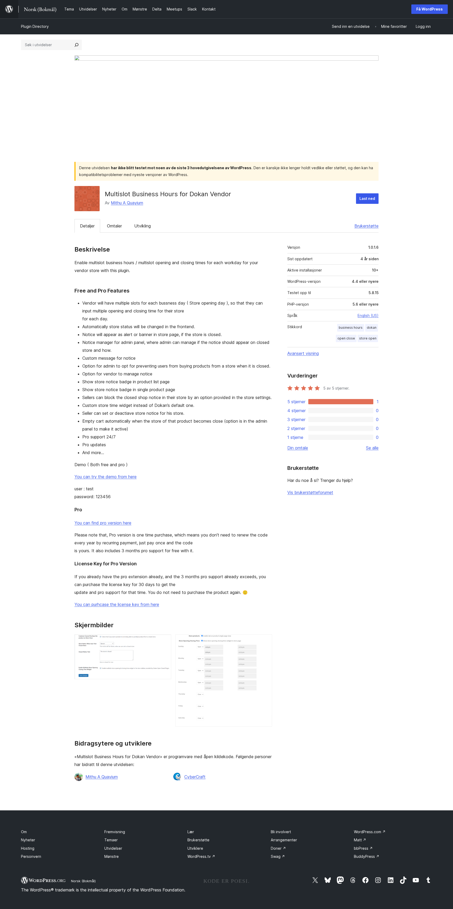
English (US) (368, 315)
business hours (351, 327)
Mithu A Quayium (127, 202)
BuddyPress (366, 856)
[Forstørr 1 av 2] (164, 641)
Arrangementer (284, 840)
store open (367, 338)
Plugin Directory (35, 26)
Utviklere (195, 848)
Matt (360, 840)
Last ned (367, 198)
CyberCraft (195, 776)
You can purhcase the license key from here (116, 604)
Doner (278, 848)
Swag (278, 856)
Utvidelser (113, 848)
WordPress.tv (201, 856)
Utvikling (142, 225)
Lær (190, 832)
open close (346, 338)
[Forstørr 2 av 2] (265, 641)
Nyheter (28, 840)
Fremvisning (114, 832)
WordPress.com (370, 832)
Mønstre (111, 856)
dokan (371, 327)
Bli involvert (281, 832)
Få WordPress (429, 9)
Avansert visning (303, 353)
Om (24, 832)
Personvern (31, 856)
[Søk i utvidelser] (76, 45)
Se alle (372, 447)
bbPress (363, 848)
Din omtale (297, 447)
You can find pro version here (102, 522)
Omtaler (114, 225)
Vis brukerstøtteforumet (310, 492)
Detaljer (87, 225)
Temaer (111, 840)
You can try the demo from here (105, 476)
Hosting (27, 848)
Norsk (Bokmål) (83, 881)
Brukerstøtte (366, 225)
